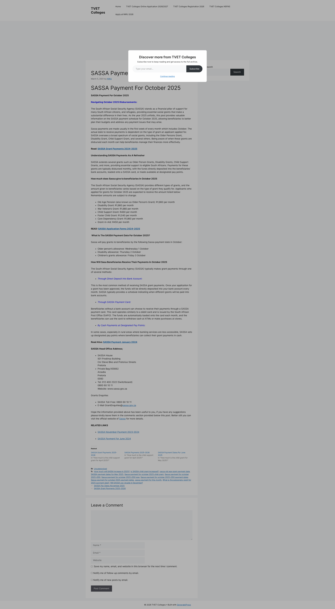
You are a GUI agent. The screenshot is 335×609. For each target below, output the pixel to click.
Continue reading (167, 76)
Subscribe (194, 68)
